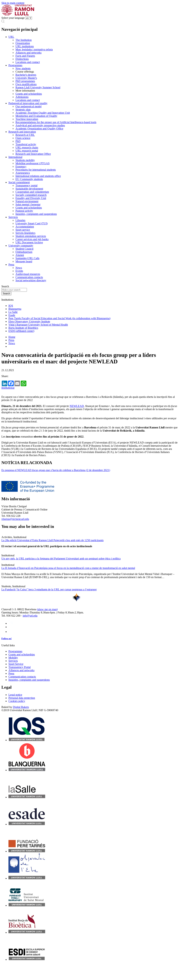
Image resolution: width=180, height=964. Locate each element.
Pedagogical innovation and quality (27, 103)
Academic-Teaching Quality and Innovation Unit (42, 112)
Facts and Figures (25, 55)
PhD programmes (25, 81)
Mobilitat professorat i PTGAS (32, 163)
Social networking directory (30, 280)
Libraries (20, 220)
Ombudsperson (23, 251)
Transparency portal (26, 185)
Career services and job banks (32, 239)
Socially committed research (31, 194)
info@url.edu (30, 615)
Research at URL (25, 134)
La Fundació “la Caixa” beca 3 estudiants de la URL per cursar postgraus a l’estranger (49, 589)
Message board (23, 261)
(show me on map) (47, 609)
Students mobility (25, 160)
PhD (18, 141)
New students (23, 68)
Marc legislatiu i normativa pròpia (34, 49)
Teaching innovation (26, 119)
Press (11, 264)
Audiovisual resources (27, 274)
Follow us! (6, 638)
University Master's (26, 77)
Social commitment (19, 182)
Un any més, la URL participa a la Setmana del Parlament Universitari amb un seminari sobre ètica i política (61, 558)
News (18, 267)
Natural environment (26, 201)
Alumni (19, 255)
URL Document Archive (29, 242)
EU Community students (29, 179)
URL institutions (24, 46)
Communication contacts (29, 277)
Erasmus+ (21, 166)
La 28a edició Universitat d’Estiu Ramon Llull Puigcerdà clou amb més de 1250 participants (52, 540)
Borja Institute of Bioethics (23, 327)
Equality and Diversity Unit (30, 198)
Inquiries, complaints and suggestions (36, 213)
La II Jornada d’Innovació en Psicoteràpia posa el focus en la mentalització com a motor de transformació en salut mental (68, 568)
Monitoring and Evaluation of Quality (36, 115)
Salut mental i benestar (27, 204)
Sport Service (15, 663)
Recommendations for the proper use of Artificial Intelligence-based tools (55, 122)
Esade (11, 315)
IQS (10, 305)
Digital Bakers (21, 707)
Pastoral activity (24, 210)
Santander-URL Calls (27, 258)
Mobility (13, 657)
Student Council (24, 248)
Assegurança (22, 172)
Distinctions (22, 58)
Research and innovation (22, 131)
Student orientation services (30, 236)
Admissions (21, 96)
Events (19, 270)
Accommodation (24, 226)
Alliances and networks (28, 52)
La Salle (13, 311)
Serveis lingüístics (25, 232)
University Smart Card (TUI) (31, 223)
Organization (22, 43)
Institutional (7, 387)
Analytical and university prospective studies (40, 125)
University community (20, 245)
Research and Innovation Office (33, 153)
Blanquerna (14, 308)
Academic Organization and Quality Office (39, 128)
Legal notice (15, 694)
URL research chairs (26, 147)
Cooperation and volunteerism (32, 191)
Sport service (22, 229)
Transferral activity (25, 144)
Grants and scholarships (28, 93)
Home (11, 336)
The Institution (23, 39)
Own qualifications (26, 84)
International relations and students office (38, 175)
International (15, 157)
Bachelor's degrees (25, 74)
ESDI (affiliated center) (21, 330)
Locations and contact (27, 62)
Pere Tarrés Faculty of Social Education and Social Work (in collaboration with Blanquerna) (59, 318)
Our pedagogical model (28, 106)
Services (13, 217)
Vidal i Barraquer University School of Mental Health (38, 324)
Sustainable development (29, 188)
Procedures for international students (35, 169)
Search (5, 286)
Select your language (13, 17)
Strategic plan (23, 109)
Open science (22, 138)
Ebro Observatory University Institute (29, 321)
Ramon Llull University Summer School (37, 87)
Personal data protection (21, 697)
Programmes (15, 65)
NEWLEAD (77, 406)
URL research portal (26, 150)
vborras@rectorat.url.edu (15, 518)
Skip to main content (12, 2)
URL (11, 36)
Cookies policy (16, 701)
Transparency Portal (19, 667)
